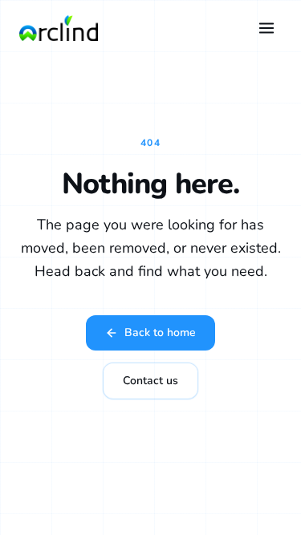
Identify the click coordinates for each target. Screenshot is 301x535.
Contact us (150, 380)
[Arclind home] (58, 28)
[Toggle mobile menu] (266, 28)
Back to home (160, 332)
